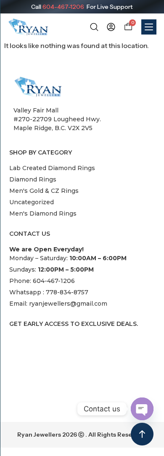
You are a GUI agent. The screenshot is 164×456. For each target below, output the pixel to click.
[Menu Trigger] (148, 27)
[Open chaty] (142, 408)
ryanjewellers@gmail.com (68, 303)
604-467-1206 (63, 7)
